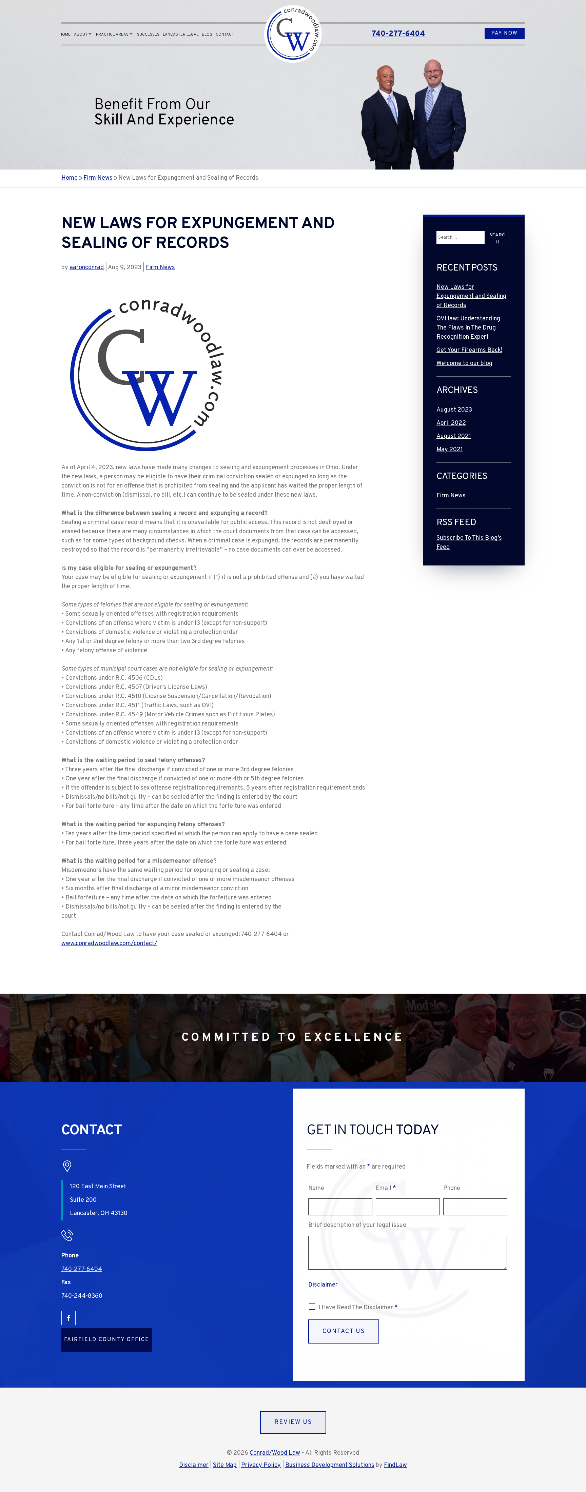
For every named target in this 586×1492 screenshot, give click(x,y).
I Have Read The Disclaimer (358, 1308)
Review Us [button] (293, 1422)
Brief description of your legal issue (357, 1225)
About (80, 34)
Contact (225, 34)
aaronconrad (87, 268)
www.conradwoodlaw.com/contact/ (109, 944)
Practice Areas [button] (112, 34)
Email (386, 1188)
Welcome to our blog (464, 363)
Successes (148, 34)
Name (316, 1188)
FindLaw (395, 1465)
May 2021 (449, 450)
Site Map (225, 1465)
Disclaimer (323, 1285)
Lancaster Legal (180, 34)
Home (65, 34)
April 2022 (451, 423)
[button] (579, 1443)
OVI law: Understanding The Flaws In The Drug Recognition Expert (468, 328)
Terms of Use (405, 1353)
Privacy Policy (441, 1353)
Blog (207, 34)
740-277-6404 (398, 34)
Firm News (160, 268)
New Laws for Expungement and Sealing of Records (471, 296)
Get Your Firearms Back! (469, 350)
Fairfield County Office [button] (106, 1339)
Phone (451, 1188)
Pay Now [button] (504, 33)
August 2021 (453, 436)
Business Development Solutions (329, 1465)
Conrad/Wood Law (275, 1453)
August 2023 (454, 410)
